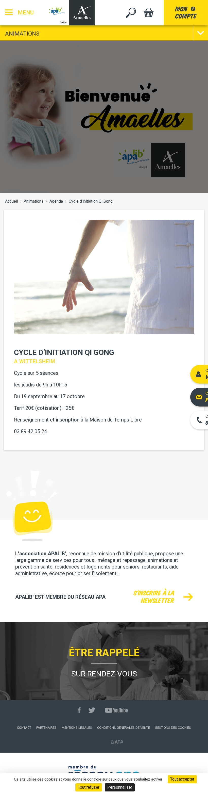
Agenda (56, 201)
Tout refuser (88, 787)
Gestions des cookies (173, 728)
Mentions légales (77, 728)
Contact (24, 728)
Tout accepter (182, 779)
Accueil (11, 201)
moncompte (186, 12)
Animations (22, 33)
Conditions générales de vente (123, 728)
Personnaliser (119, 787)
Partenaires (46, 728)
